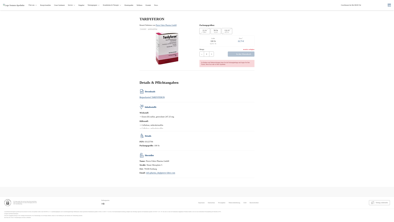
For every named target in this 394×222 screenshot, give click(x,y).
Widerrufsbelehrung (234, 203)
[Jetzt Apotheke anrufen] (371, 5)
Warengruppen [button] (93, 5)
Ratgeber (81, 5)
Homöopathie (128, 5)
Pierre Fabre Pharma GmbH (166, 25)
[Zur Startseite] (14, 5)
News (156, 5)
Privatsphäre (221, 203)
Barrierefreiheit (254, 203)
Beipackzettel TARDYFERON (152, 97)
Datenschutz (211, 203)
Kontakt (148, 5)
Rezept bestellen (45, 5)
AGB (244, 203)
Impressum (201, 203)
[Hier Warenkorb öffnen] (377, 5)
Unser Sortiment (59, 5)
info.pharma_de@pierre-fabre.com (160, 173)
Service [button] (70, 5)
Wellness (139, 5)
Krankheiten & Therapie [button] (111, 5)
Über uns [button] (32, 5)
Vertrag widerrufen (382, 203)
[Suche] (382, 5)
